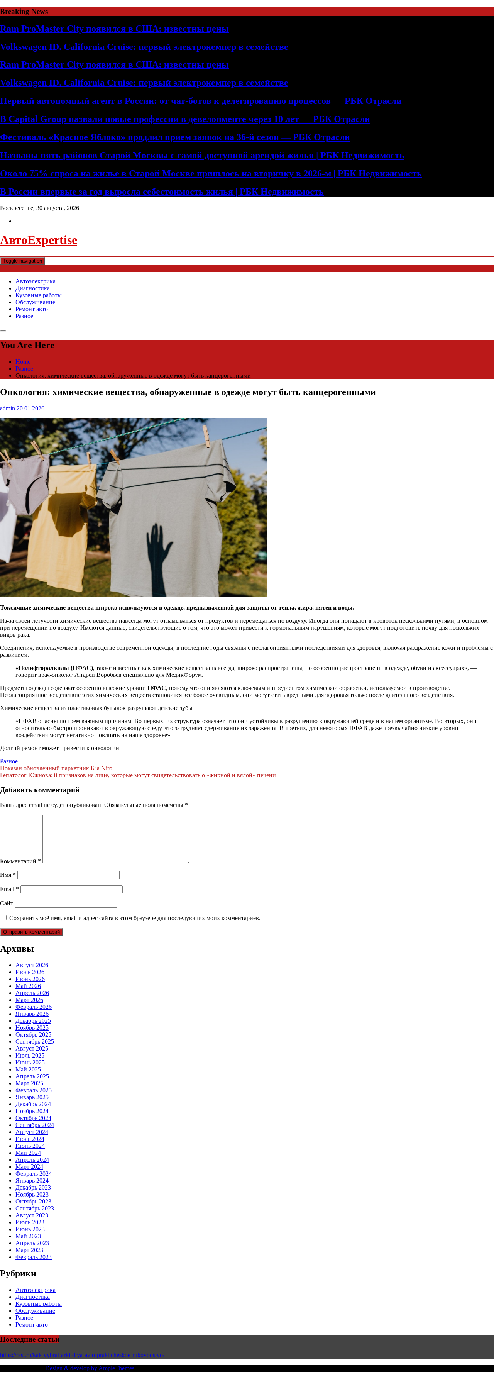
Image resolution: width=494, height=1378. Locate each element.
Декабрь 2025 (33, 1020)
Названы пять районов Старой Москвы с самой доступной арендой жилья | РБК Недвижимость (202, 155)
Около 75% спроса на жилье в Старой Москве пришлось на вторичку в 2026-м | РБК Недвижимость (211, 173)
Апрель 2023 (32, 1243)
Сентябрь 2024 (34, 1125)
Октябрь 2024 (33, 1118)
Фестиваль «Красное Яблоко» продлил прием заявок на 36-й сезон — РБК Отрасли (175, 137)
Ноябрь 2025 (32, 1027)
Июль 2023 (29, 1222)
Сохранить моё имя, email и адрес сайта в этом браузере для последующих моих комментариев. (135, 918)
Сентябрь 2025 (34, 1041)
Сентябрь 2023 (34, 1208)
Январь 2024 (32, 1180)
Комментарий (20, 861)
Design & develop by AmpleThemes (89, 1368)
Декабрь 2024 (33, 1104)
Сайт (6, 903)
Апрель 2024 (32, 1159)
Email (9, 889)
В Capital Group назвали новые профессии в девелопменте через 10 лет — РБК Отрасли (185, 119)
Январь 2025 (32, 1097)
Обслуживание (35, 302)
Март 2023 (29, 1250)
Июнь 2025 (30, 1062)
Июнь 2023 (30, 1229)
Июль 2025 (29, 1055)
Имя (8, 874)
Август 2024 (31, 1132)
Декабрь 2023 (33, 1187)
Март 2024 (29, 1166)
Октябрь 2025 (33, 1034)
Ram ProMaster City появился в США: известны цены (114, 29)
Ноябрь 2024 (32, 1111)
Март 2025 (29, 1083)
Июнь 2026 (30, 979)
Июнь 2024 (30, 1145)
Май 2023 (28, 1236)
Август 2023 (31, 1215)
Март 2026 (29, 1000)
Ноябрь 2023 (32, 1194)
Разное (24, 316)
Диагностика (32, 288)
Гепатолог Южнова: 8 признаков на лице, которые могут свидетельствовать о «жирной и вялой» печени (138, 775)
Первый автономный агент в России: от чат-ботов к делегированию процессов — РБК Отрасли (201, 101)
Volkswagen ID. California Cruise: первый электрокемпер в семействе (144, 47)
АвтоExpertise (38, 240)
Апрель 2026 (32, 993)
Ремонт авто (31, 309)
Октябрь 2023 (33, 1201)
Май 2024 (28, 1152)
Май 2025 (28, 1069)
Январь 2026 (32, 1013)
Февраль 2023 (33, 1257)
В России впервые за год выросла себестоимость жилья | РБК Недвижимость (162, 191)
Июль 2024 (29, 1139)
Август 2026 (31, 965)
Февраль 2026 (33, 1006)
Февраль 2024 (33, 1173)
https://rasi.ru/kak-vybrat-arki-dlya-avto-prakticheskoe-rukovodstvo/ (82, 1355)
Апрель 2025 (32, 1076)
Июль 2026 (29, 972)
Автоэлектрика (35, 281)
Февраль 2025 (33, 1090)
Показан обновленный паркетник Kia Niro (56, 768)
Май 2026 (28, 986)
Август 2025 (31, 1048)
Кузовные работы (38, 295)
